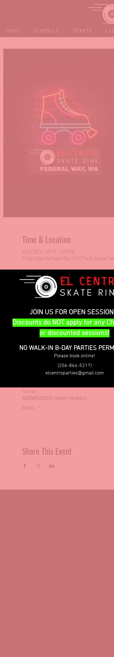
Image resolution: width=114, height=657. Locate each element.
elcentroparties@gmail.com (74, 373)
